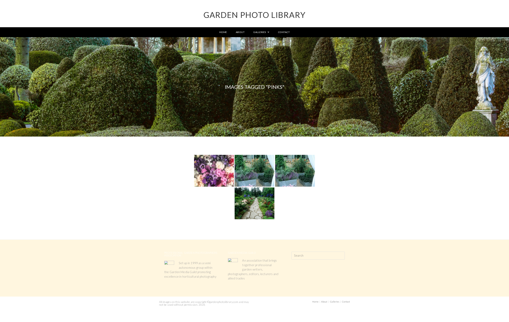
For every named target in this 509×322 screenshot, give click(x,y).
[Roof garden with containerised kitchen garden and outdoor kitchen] (254, 171)
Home (315, 301)
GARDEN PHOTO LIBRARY (254, 15)
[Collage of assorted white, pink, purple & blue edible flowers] (214, 171)
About (324, 301)
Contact (346, 301)
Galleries (334, 301)
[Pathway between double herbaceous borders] (254, 203)
